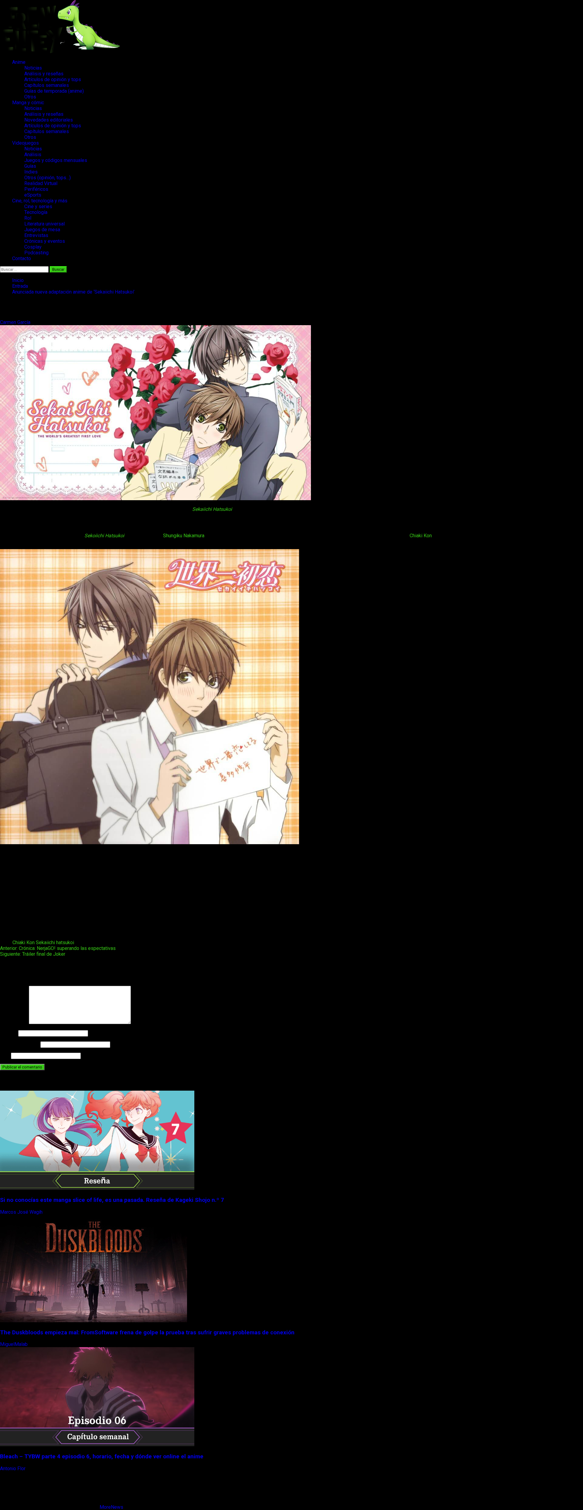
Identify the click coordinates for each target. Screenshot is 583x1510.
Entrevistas (36, 235)
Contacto (21, 258)
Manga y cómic (28, 102)
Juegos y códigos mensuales (55, 160)
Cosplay (33, 247)
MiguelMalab (14, 1344)
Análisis (32, 154)
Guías (30, 166)
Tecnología (35, 212)
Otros (30, 97)
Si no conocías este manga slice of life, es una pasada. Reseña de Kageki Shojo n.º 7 (112, 1200)
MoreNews (111, 1507)
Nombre (8, 1033)
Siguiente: (32, 954)
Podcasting (36, 253)
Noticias (33, 68)
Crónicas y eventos (44, 241)
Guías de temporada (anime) (54, 91)
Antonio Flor (13, 1468)
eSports (32, 195)
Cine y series (38, 206)
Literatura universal (44, 224)
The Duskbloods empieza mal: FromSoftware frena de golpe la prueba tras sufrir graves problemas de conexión (147, 1332)
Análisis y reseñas (43, 74)
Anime (19, 62)
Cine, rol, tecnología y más (39, 201)
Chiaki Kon (421, 535)
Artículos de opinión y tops (52, 79)
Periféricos (36, 189)
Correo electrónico (19, 1044)
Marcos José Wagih (22, 1212)
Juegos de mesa (42, 229)
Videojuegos (25, 143)
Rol (27, 218)
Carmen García (16, 322)
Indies (31, 172)
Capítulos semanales (46, 85)
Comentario (14, 1022)
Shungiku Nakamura (183, 535)
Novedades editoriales (48, 120)
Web (5, 1055)
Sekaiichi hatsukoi (55, 942)
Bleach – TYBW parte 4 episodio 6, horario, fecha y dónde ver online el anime (101, 1456)
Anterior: (58, 948)
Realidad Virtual (40, 183)
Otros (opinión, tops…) (47, 178)
